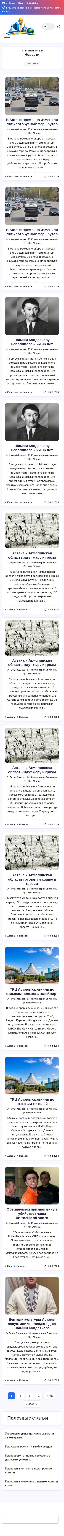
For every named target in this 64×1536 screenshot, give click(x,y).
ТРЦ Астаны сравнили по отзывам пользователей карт (32, 991)
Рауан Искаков (17, 562)
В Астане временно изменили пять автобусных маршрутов (32, 122)
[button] (48, 26)
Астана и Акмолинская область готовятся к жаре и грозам (32, 879)
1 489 (50, 1395)
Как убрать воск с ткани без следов (28, 1446)
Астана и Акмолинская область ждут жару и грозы (32, 555)
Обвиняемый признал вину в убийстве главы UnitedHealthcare (32, 1213)
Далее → (32, 1404)
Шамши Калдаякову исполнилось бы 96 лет (32, 342)
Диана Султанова (18, 1333)
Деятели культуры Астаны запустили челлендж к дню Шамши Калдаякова (32, 1323)
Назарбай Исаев (17, 129)
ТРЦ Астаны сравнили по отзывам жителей (32, 1101)
